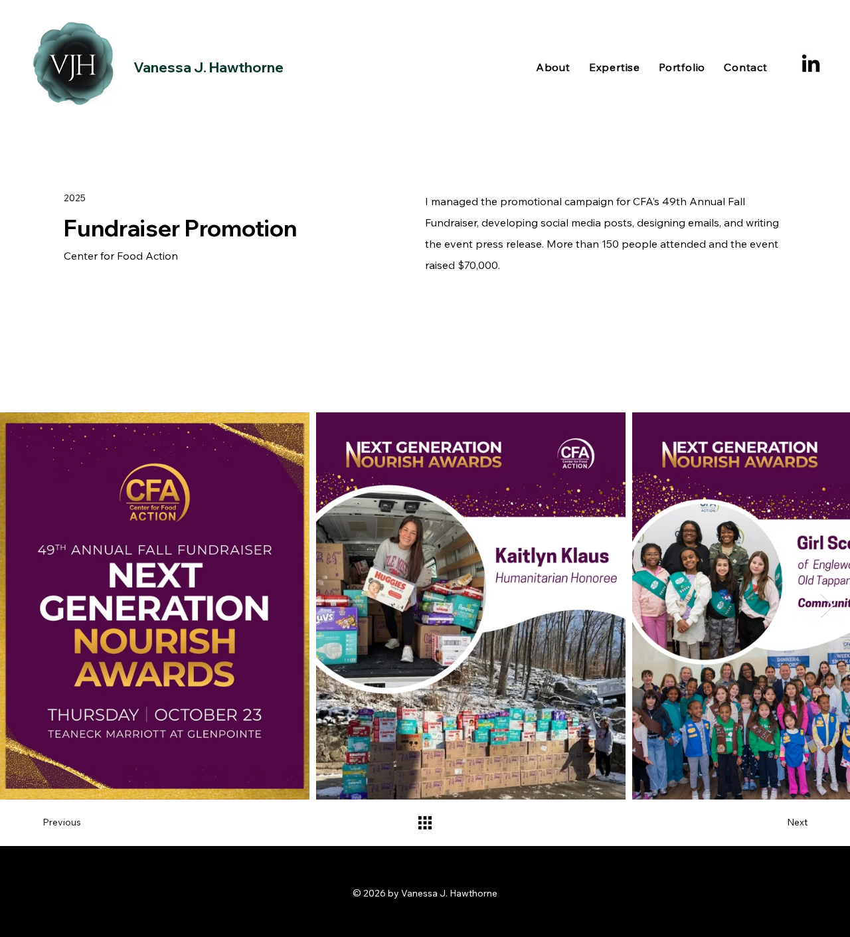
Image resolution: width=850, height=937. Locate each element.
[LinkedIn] (810, 63)
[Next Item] (827, 606)
